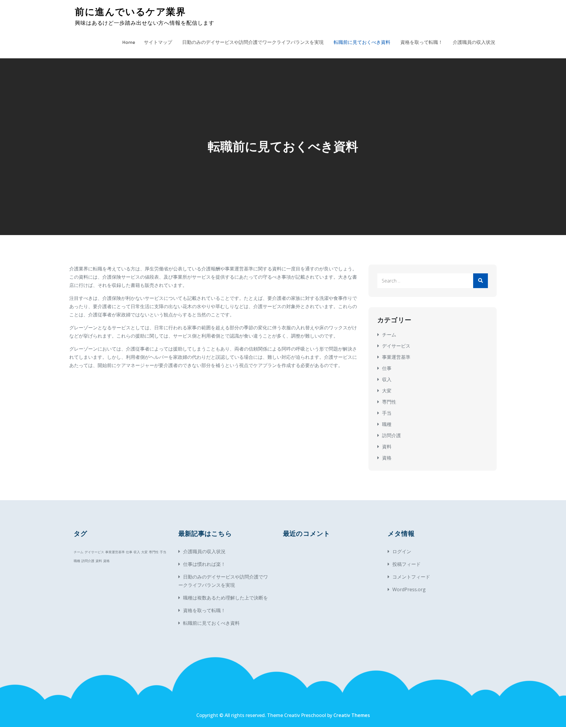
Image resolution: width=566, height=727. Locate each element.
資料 (386, 446)
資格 (386, 458)
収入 (386, 379)
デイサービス (396, 346)
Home (128, 42)
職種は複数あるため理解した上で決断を (225, 597)
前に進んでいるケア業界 (130, 12)
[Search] (480, 280)
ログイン (401, 551)
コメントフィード (411, 577)
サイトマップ (158, 42)
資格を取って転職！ (421, 42)
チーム (389, 334)
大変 (386, 390)
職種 (386, 424)
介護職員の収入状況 (474, 42)
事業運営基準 (396, 357)
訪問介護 (391, 435)
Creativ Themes (351, 715)
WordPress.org (409, 589)
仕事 (386, 368)
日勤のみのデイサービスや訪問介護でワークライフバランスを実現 (253, 42)
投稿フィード (406, 564)
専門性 (389, 402)
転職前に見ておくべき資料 (362, 42)
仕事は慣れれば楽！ (204, 564)
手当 (386, 413)
